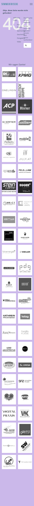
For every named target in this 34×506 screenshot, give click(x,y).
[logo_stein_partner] (9, 181)
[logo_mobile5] (25, 132)
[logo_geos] (9, 165)
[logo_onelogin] (9, 84)
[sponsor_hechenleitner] (25, 116)
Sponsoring (21, 31)
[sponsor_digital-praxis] (9, 407)
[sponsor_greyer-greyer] (25, 278)
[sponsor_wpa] (9, 229)
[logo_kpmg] (25, 68)
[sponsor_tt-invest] (25, 456)
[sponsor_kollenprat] (25, 407)
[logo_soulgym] (25, 342)
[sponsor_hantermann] (9, 439)
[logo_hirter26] (25, 100)
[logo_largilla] (25, 326)
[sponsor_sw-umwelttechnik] (25, 439)
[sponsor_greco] (25, 423)
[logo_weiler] (25, 245)
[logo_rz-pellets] (9, 132)
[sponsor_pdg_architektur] (25, 262)
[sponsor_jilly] (25, 149)
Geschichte (21, 34)
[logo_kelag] (25, 310)
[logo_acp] (9, 100)
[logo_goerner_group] (9, 116)
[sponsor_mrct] (9, 197)
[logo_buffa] (25, 391)
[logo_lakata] (25, 197)
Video (19, 42)
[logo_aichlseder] (9, 262)
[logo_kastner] (25, 229)
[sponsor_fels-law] (25, 165)
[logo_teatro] (9, 359)
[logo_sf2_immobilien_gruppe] (25, 375)
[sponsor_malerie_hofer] (25, 294)
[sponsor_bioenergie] (9, 245)
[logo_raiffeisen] (9, 294)
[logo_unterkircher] (9, 149)
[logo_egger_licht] (25, 181)
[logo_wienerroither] (25, 213)
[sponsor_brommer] (9, 375)
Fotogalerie (21, 38)
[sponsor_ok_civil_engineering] (9, 68)
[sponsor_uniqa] (25, 359)
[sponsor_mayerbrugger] (9, 423)
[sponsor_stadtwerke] (9, 213)
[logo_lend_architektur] (9, 342)
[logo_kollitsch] (25, 84)
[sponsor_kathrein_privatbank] (9, 310)
